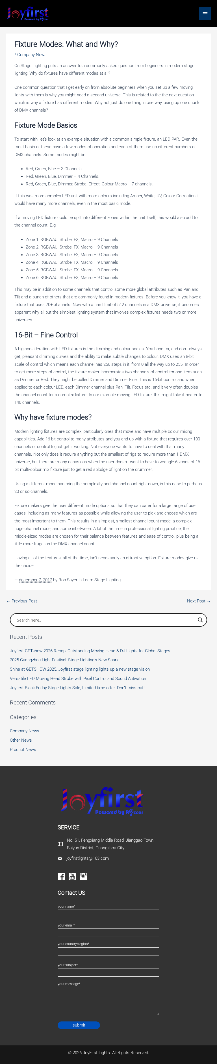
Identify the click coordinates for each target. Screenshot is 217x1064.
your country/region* (73, 944)
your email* (66, 925)
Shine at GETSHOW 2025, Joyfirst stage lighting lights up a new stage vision (80, 669)
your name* (66, 906)
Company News (32, 54)
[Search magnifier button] (200, 620)
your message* (69, 984)
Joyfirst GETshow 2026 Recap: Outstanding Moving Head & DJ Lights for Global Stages (90, 650)
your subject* (68, 965)
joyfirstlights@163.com (87, 858)
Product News (23, 749)
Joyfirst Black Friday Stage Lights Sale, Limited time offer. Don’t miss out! (77, 687)
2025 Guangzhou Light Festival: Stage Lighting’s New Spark (64, 659)
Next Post (199, 601)
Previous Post (21, 601)
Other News (21, 740)
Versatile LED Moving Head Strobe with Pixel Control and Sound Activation (78, 678)
